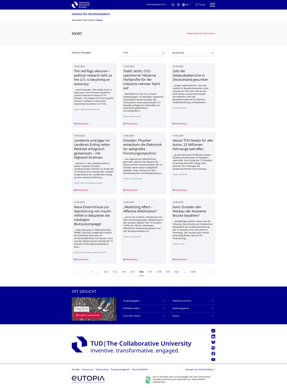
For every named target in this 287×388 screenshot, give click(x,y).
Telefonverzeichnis (181, 301)
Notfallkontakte (131, 308)
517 (150, 272)
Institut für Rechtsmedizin (91, 14)
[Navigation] (212, 5)
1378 (193, 272)
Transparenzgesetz (120, 370)
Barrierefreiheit (140, 370)
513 (115, 272)
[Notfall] (173, 4)
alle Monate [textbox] (178, 53)
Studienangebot (131, 301)
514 (124, 272)
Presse (175, 316)
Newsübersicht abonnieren (201, 34)
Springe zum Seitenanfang (199, 370)
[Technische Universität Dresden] (81, 5)
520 (177, 272)
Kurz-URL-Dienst (131, 316)
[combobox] (143, 53)
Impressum (88, 370)
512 (106, 272)
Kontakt (76, 370)
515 (133, 272)
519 (168, 272)
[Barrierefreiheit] (178, 4)
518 (159, 272)
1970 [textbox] (125, 53)
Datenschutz (102, 370)
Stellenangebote (180, 308)
